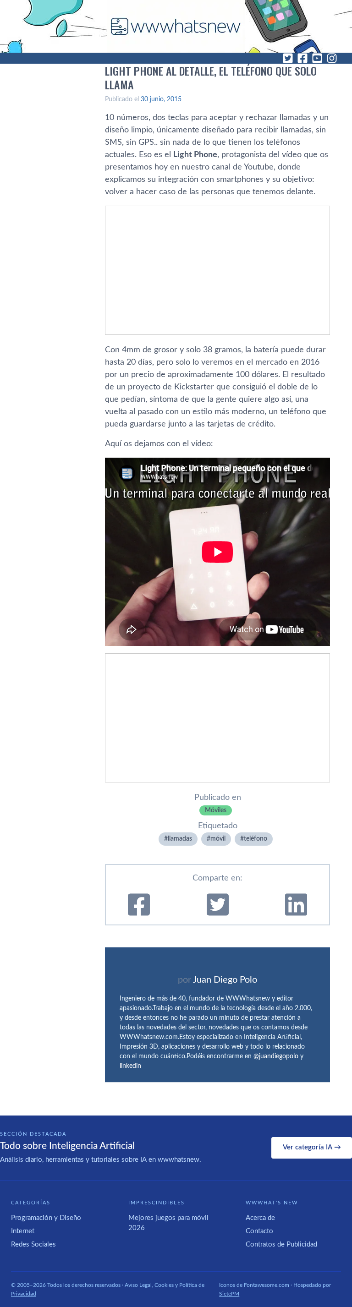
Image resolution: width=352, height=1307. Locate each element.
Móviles (215, 810)
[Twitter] (287, 58)
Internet (22, 1231)
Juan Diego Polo (225, 979)
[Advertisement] (217, 270)
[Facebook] (302, 58)
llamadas (180, 839)
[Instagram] (331, 58)
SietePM (229, 1293)
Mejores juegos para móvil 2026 (168, 1223)
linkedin (130, 1066)
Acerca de (260, 1217)
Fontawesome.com (266, 1285)
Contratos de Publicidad (281, 1244)
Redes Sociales (33, 1244)
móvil (218, 839)
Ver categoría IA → (312, 1147)
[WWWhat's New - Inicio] (176, 26)
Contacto (259, 1231)
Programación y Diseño (46, 1217)
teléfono (255, 839)
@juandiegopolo (275, 1056)
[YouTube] (317, 58)
